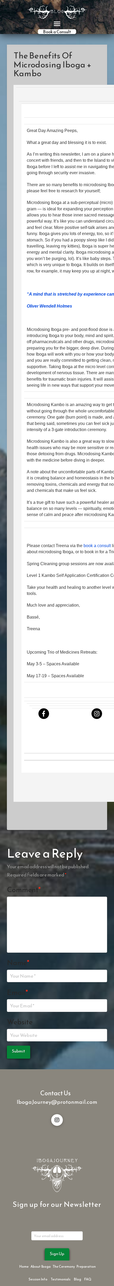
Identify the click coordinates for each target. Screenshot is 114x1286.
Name (18, 962)
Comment (24, 889)
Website (20, 1021)
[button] (57, 24)
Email (17, 992)
